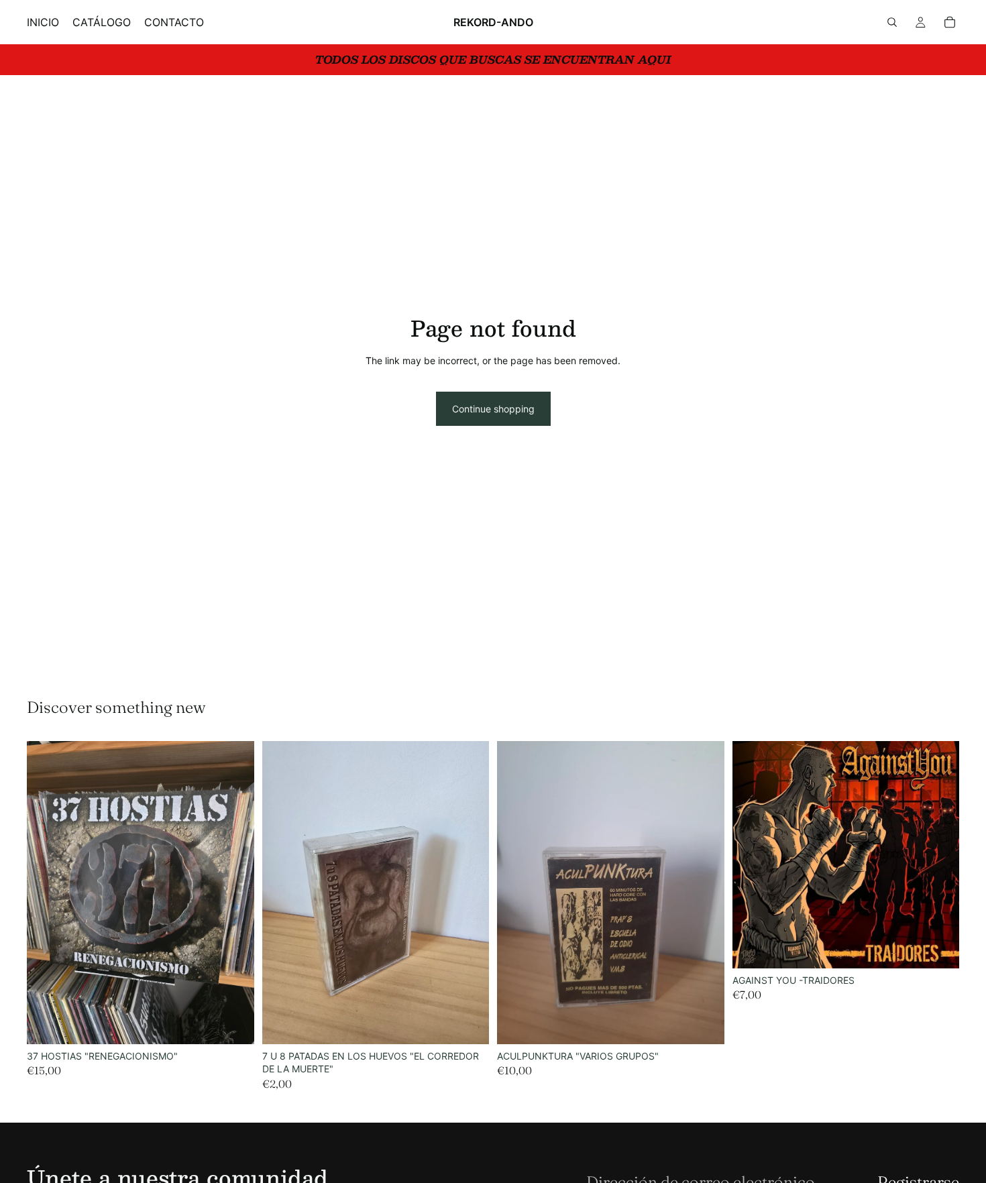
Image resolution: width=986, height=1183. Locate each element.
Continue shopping (493, 408)
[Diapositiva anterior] (47, 892)
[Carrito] (950, 22)
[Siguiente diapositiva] (234, 892)
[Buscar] (892, 22)
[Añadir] (233, 1023)
